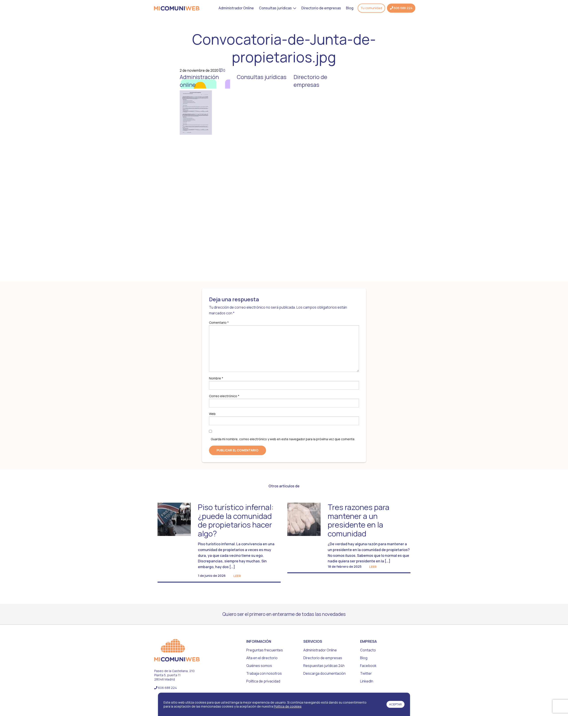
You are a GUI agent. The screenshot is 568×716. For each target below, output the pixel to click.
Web (212, 414)
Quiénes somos (259, 665)
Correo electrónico (224, 396)
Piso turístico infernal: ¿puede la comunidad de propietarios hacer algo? (236, 520)
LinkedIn (366, 681)
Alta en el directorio (262, 657)
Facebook (368, 665)
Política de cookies (288, 706)
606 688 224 (402, 8)
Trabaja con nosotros (264, 673)
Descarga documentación (324, 673)
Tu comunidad (371, 8)
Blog (349, 8)
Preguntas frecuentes (264, 650)
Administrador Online (236, 8)
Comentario (219, 322)
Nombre (216, 378)
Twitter (366, 673)
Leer (237, 575)
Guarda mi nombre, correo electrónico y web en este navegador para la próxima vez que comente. (283, 439)
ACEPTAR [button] (395, 704)
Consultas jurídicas (275, 8)
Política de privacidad (263, 681)
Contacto (368, 650)
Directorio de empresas (321, 8)
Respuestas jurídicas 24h (324, 665)
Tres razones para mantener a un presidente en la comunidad (358, 520)
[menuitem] (236, 8)
